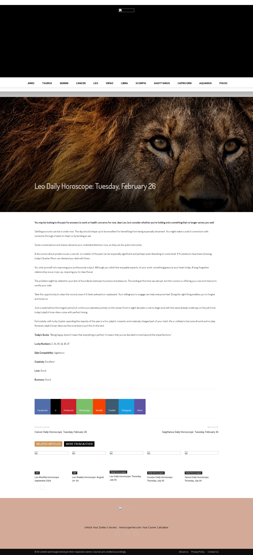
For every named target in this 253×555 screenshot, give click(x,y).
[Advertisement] (126, 53)
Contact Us (213, 551)
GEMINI (64, 83)
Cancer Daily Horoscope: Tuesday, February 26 (61, 432)
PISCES (223, 83)
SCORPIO (141, 83)
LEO (95, 83)
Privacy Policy (197, 551)
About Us (183, 551)
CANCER (81, 83)
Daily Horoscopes (118, 472)
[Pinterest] (215, 2)
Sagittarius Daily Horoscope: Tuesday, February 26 (190, 432)
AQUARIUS (205, 83)
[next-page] (42, 487)
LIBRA (124, 83)
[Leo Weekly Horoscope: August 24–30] (89, 462)
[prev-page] (37, 487)
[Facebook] (204, 2)
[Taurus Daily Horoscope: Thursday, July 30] (201, 462)
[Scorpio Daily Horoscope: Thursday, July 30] (164, 462)
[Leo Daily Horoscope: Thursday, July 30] (126, 462)
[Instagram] (210, 2)
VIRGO (109, 83)
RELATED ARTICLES (48, 444)
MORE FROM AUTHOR (79, 444)
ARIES (31, 83)
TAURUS (47, 83)
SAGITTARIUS (162, 83)
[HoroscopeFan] (126, 16)
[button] (249, 83)
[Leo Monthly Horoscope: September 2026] (51, 462)
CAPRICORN (185, 83)
